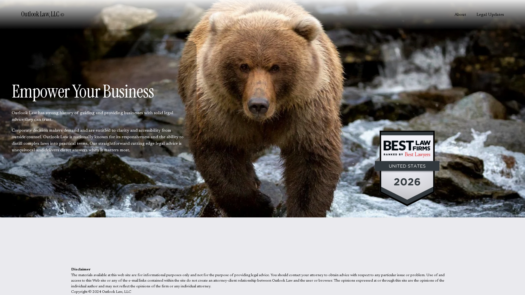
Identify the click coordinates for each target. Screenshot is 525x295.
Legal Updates (490, 15)
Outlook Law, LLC (40, 14)
